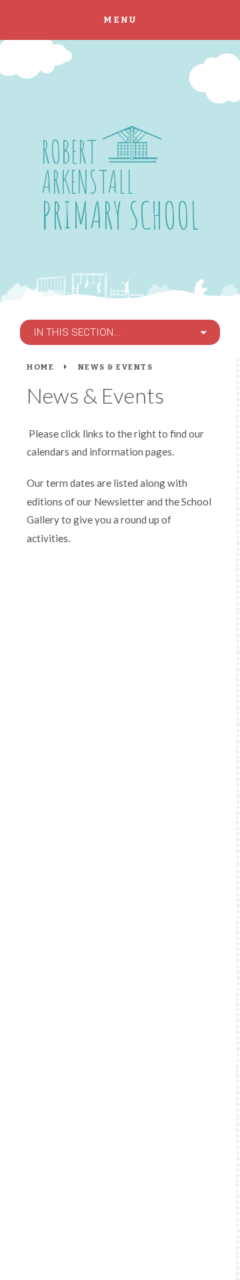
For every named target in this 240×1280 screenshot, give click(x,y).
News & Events (115, 367)
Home (40, 367)
